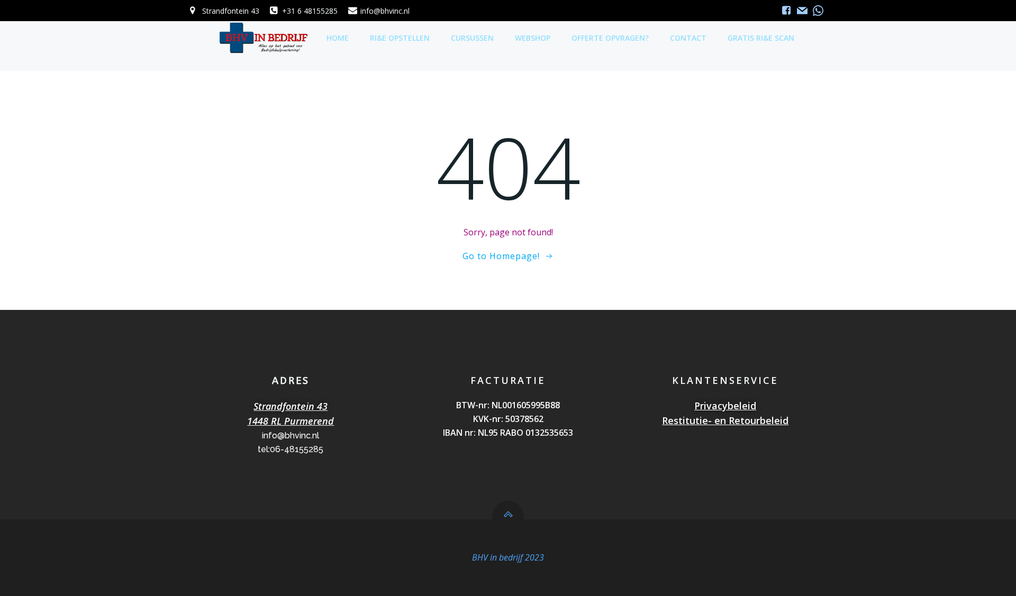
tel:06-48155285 (290, 449)
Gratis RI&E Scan (761, 38)
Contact (688, 38)
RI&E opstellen (400, 38)
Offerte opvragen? (610, 38)
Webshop (532, 38)
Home (337, 38)
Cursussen (472, 38)
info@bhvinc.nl (290, 435)
